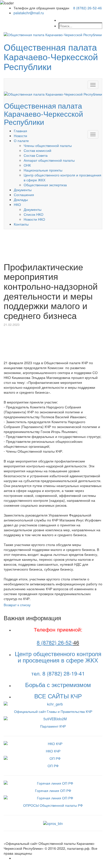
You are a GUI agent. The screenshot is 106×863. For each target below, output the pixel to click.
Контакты (21, 224)
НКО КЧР (53, 750)
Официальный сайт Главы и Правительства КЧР (53, 711)
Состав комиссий (37, 150)
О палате (21, 140)
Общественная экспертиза (45, 184)
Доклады (21, 199)
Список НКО (33, 214)
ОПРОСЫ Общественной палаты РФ (53, 805)
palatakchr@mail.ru (29, 12)
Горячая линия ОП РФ (53, 790)
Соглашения (24, 194)
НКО (17, 204)
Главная (20, 130)
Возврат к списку (17, 604)
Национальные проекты (43, 170)
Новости (20, 135)
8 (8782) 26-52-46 (87, 7)
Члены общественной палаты (48, 145)
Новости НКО (34, 219)
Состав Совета (36, 155)
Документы (23, 189)
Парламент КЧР (53, 726)
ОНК (27, 165)
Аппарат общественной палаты (49, 160)
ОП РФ (53, 765)
